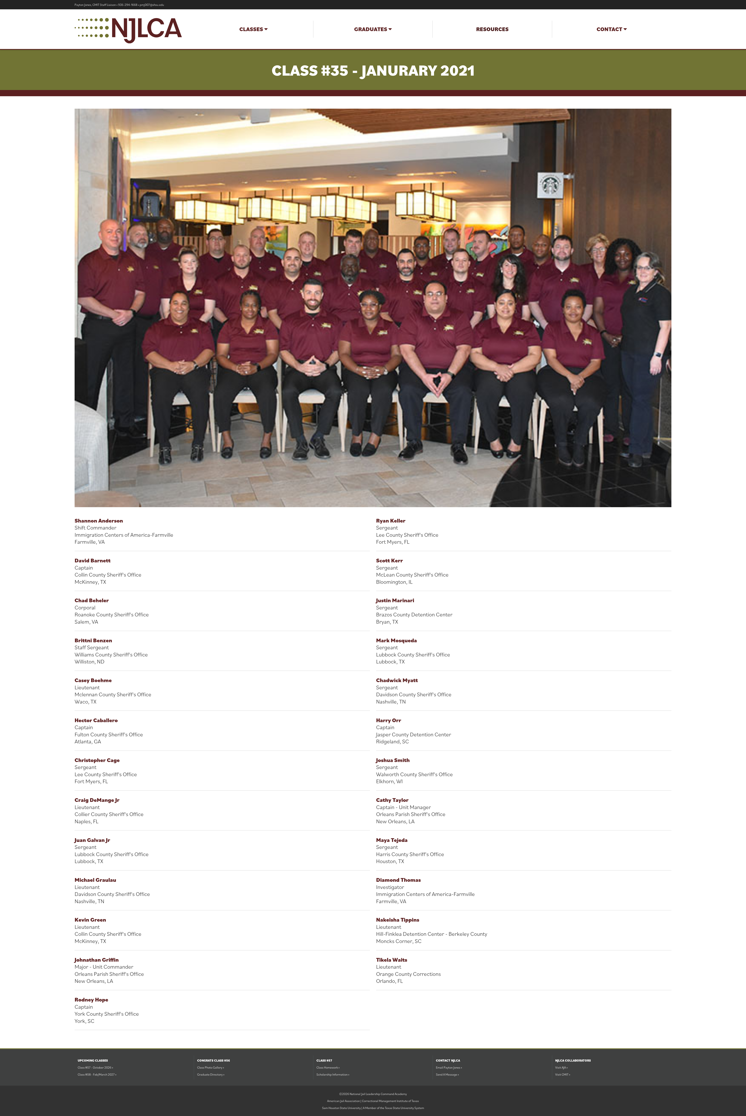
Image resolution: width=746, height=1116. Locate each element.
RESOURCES (492, 29)
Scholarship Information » (332, 1074)
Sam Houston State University (341, 1108)
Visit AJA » (561, 1067)
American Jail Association (343, 1101)
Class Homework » (328, 1067)
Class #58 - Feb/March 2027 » (97, 1074)
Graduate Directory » (210, 1074)
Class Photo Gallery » (210, 1067)
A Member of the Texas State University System (393, 1108)
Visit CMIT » (562, 1074)
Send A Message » (447, 1074)
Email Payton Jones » (449, 1067)
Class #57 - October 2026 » (95, 1067)
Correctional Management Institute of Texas (390, 1101)
